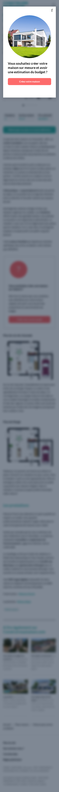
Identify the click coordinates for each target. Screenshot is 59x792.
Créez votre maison (29, 81)
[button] (52, 10)
